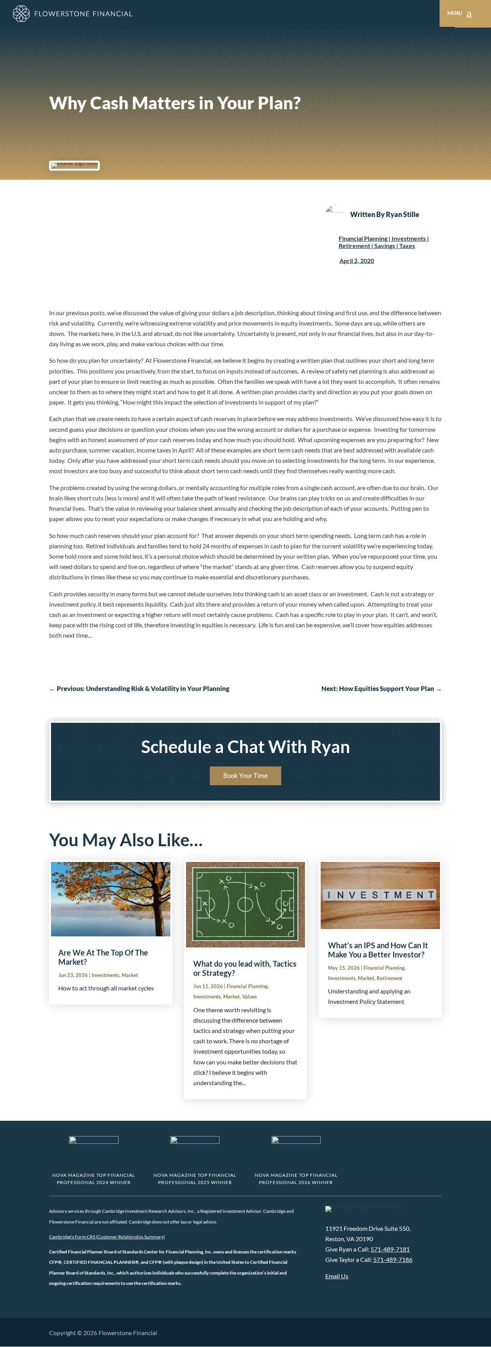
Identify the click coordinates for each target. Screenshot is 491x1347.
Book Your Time (245, 775)
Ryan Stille (402, 214)
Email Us (336, 1276)
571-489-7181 (390, 1249)
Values (249, 996)
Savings (384, 245)
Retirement (354, 245)
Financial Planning (363, 238)
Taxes (407, 245)
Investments (409, 238)
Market (130, 975)
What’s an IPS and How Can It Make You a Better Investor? (378, 950)
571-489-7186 (392, 1259)
